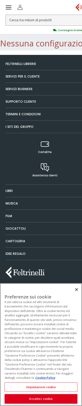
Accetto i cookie (41, 399)
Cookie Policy (45, 378)
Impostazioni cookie (41, 387)
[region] (41, 344)
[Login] (20, 7)
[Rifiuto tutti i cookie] (77, 290)
